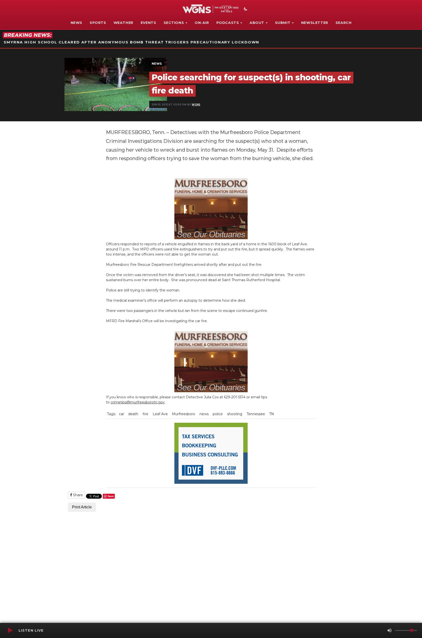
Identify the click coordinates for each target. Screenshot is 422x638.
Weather (123, 23)
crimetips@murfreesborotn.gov (138, 402)
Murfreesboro (183, 414)
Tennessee (256, 414)
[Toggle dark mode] (245, 9)
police (218, 414)
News (76, 23)
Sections (174, 23)
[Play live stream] (10, 630)
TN (271, 414)
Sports (98, 23)
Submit (283, 23)
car (121, 414)
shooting (234, 414)
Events (148, 23)
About (257, 23)
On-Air (202, 23)
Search (344, 23)
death (133, 414)
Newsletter (314, 23)
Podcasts (227, 23)
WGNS (196, 104)
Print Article (82, 507)
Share (77, 495)
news (204, 414)
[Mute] (389, 630)
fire (145, 414)
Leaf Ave (160, 414)
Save (111, 496)
